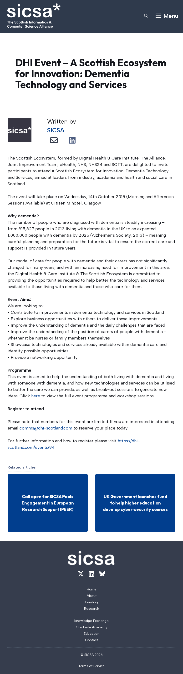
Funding (91, 602)
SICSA (55, 130)
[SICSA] (34, 16)
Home (92, 589)
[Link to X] (81, 574)
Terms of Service (91, 666)
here (35, 396)
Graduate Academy (91, 627)
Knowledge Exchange (91, 621)
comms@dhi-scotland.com (46, 428)
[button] (146, 16)
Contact (91, 640)
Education (91, 633)
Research (91, 608)
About (92, 596)
